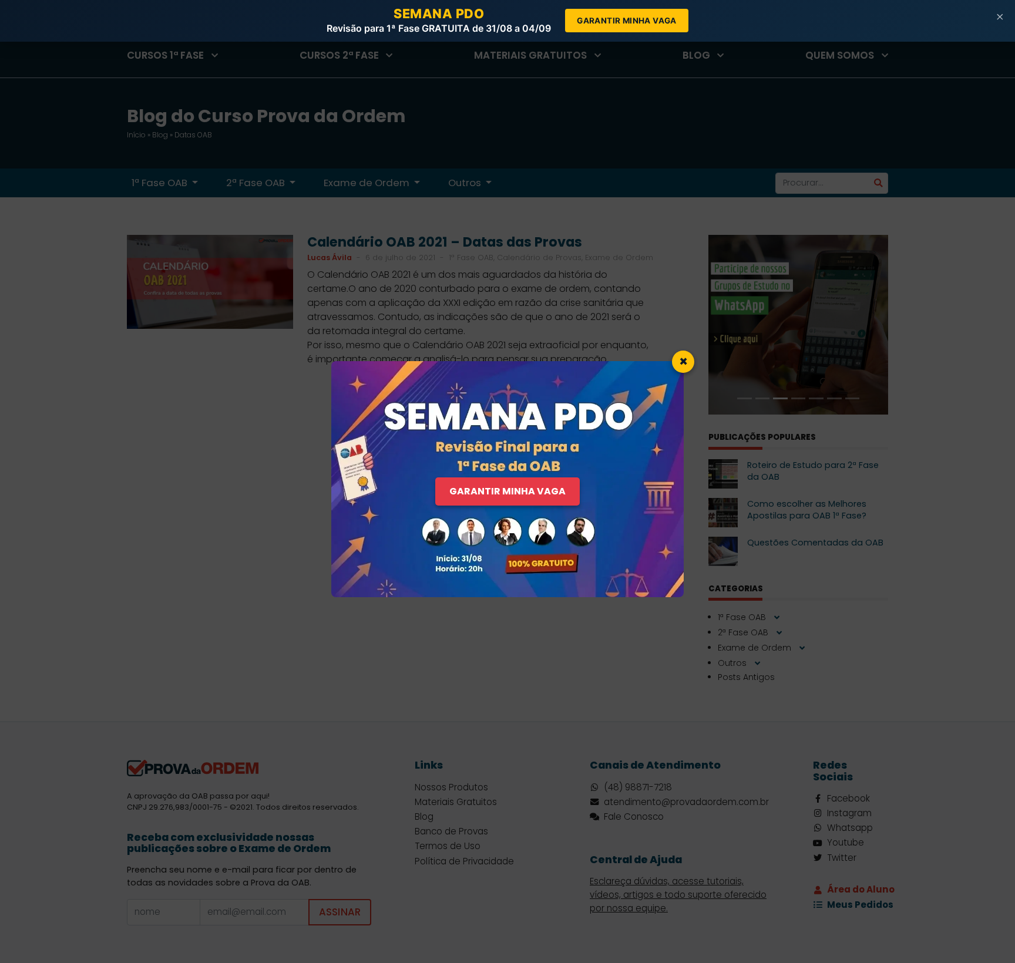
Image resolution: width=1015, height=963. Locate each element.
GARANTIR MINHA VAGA (507, 491)
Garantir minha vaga (627, 20)
